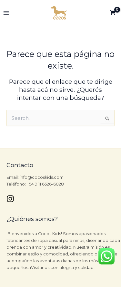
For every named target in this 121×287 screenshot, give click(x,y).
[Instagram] (10, 199)
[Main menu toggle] (6, 13)
